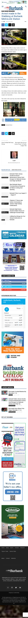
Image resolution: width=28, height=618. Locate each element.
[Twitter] (16, 587)
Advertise (13, 558)
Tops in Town (4, 551)
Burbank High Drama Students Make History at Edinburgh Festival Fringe (17, 210)
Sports (11, 547)
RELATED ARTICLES (5, 169)
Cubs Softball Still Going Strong (7, 143)
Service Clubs (13, 551)
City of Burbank (5, 177)
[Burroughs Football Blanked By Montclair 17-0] (4, 393)
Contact (8, 558)
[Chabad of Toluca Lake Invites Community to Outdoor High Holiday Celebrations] (5, 202)
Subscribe (23, 289)
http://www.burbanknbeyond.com (14, 162)
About (2, 558)
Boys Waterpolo (12, 411)
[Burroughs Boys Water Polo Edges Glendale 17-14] (4, 410)
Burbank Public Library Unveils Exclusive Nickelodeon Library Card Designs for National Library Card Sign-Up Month (18, 177)
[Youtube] (20, 587)
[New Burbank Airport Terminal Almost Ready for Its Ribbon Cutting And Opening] (5, 186)
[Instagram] (12, 587)
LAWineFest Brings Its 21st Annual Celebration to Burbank (17, 217)
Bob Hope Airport (4, 188)
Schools (17, 547)
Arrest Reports (5, 196)
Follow (23, 283)
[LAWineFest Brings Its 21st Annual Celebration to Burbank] (5, 218)
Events (3, 219)
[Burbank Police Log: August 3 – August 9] (5, 194)
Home (2, 547)
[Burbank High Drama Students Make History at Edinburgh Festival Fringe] (5, 210)
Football (10, 394)
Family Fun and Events (5, 203)
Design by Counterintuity (14, 592)
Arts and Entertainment (4, 212)
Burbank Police (9, 125)
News (3, 10)
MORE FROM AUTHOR (16, 169)
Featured (22, 547)
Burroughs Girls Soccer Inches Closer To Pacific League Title (21, 144)
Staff (4, 21)
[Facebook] (7, 587)
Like (10, 281)
